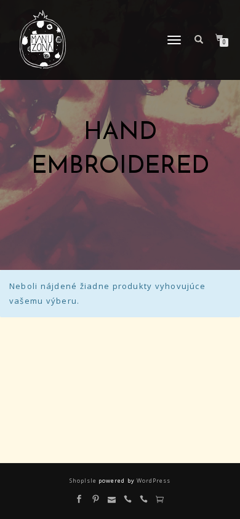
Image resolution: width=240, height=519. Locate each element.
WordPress (152, 481)
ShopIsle (84, 481)
